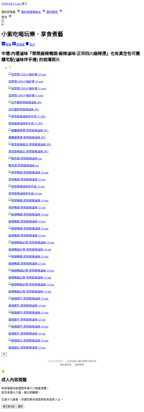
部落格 (20, 44)
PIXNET (59, 361)
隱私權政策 (65, 364)
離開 (20, 406)
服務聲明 (79, 364)
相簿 (9, 44)
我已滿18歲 (8, 406)
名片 (32, 44)
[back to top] (4, 354)
